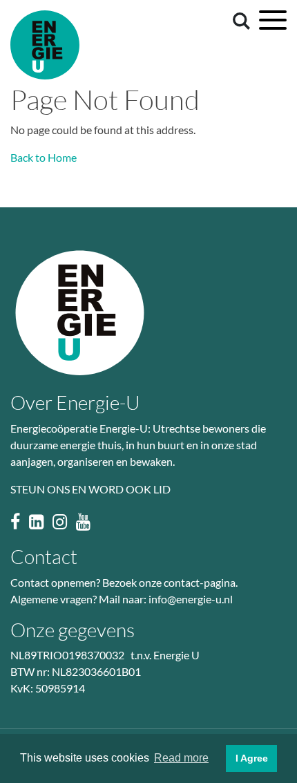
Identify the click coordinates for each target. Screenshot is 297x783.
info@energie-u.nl (190, 598)
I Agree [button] (252, 758)
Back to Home (43, 157)
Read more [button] (181, 758)
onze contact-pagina (187, 582)
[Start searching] (239, 20)
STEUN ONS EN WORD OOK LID (90, 489)
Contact (43, 556)
